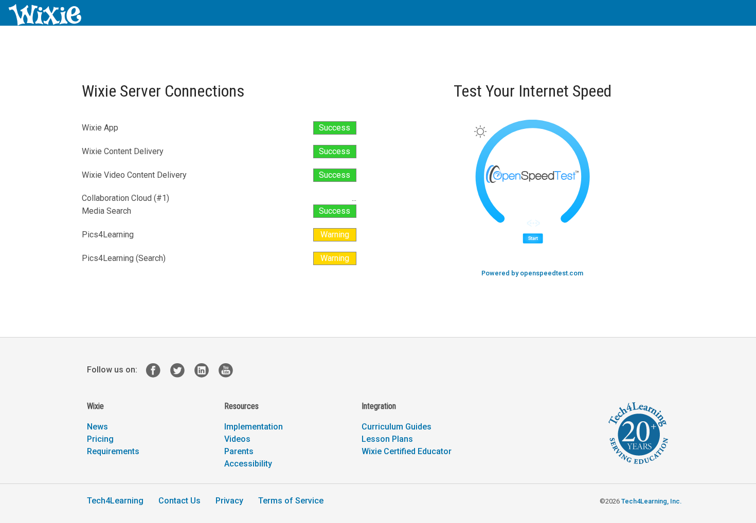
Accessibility (248, 464)
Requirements (113, 451)
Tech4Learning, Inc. (651, 501)
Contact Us (179, 501)
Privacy (229, 501)
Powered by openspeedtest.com (532, 273)
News (97, 427)
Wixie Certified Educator (407, 451)
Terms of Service (290, 501)
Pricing (100, 439)
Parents (239, 451)
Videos (237, 439)
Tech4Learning (115, 501)
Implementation (253, 427)
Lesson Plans (387, 439)
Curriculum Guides (396, 427)
